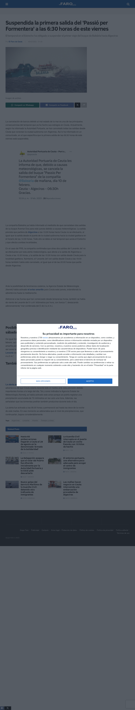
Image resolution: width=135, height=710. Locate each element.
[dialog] (67, 355)
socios (45, 337)
